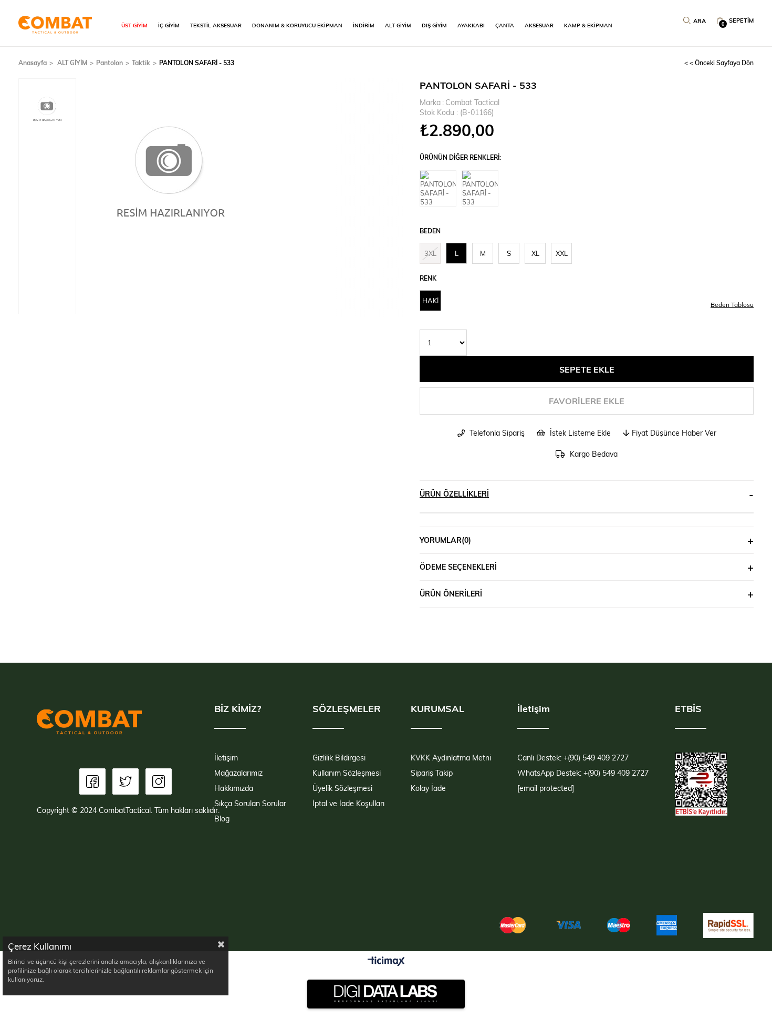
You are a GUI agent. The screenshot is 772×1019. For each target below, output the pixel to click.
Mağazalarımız (238, 773)
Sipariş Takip (432, 773)
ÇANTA (504, 25)
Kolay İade (428, 788)
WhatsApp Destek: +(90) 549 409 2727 (583, 773)
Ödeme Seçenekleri (458, 567)
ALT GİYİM (398, 25)
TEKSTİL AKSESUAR (216, 25)
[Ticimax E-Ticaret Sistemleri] (386, 961)
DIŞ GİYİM (434, 25)
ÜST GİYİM (134, 25)
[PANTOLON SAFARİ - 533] (441, 188)
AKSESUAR (539, 25)
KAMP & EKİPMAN (588, 25)
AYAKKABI (471, 25)
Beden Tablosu (732, 304)
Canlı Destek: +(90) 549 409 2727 (573, 758)
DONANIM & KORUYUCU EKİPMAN (297, 25)
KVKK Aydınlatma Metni (451, 758)
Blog (221, 819)
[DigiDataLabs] (386, 994)
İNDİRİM (363, 25)
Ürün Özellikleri (454, 494)
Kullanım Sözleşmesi (346, 773)
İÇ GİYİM (169, 25)
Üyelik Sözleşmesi (342, 788)
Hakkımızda (233, 788)
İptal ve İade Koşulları (348, 803)
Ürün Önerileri (451, 594)
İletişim (226, 758)
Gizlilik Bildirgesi (339, 758)
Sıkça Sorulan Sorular (250, 803)
